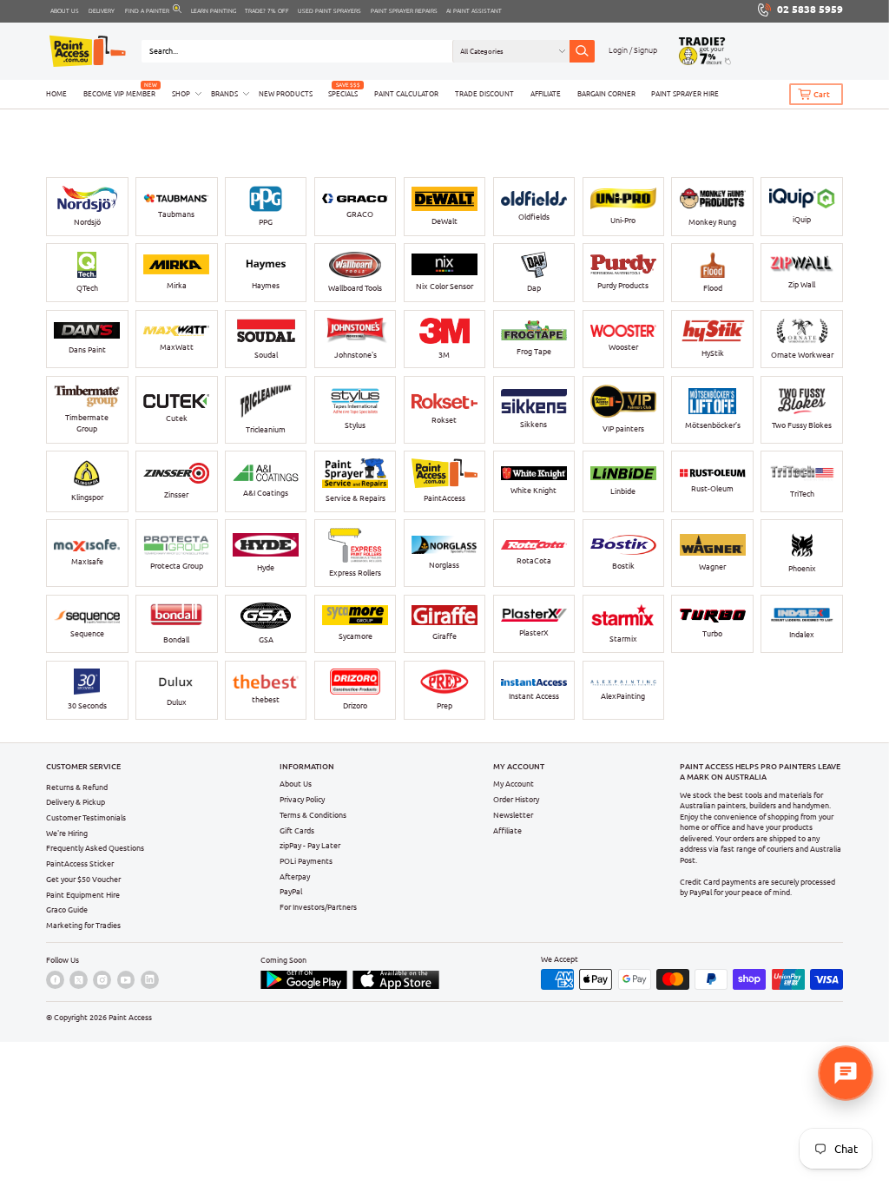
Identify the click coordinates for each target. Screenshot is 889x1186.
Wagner (712, 566)
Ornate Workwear (802, 354)
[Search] (582, 51)
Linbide (622, 491)
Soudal (266, 354)
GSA (266, 639)
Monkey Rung (712, 222)
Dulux (177, 702)
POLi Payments (306, 861)
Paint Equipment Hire (83, 894)
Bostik (623, 565)
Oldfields (534, 216)
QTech (87, 288)
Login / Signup (633, 50)
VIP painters (623, 428)
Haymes (266, 285)
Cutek (177, 418)
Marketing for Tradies (83, 925)
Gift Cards (297, 830)
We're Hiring (67, 833)
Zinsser (176, 494)
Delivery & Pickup (75, 802)
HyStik (712, 353)
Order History (516, 799)
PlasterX (534, 632)
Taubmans (176, 214)
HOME (56, 93)
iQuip (802, 219)
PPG (266, 222)
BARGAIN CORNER (606, 93)
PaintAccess (444, 498)
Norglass (444, 565)
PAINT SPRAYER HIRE (685, 93)
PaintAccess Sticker (80, 863)
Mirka (177, 285)
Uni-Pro (622, 220)
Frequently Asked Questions (95, 848)
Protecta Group (176, 565)
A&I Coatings (265, 492)
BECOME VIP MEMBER (119, 93)
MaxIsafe (87, 561)
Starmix (623, 638)
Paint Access (130, 1017)
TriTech (802, 493)
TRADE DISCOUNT (484, 93)
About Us (296, 783)
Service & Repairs (355, 498)
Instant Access (534, 696)
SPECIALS (343, 93)
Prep (444, 705)
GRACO (359, 214)
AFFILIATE (545, 93)
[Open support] (846, 1073)
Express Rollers (355, 572)
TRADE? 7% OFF (267, 11)
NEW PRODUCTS (286, 93)
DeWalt (444, 221)
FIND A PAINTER (147, 11)
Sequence (87, 633)
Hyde (265, 567)
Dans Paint (87, 349)
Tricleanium (266, 429)
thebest (266, 699)
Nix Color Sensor (444, 286)
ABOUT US (64, 11)
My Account (513, 783)
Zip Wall (801, 284)
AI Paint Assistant (474, 11)
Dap (534, 288)
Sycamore (355, 636)
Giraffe (444, 636)
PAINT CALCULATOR (406, 93)
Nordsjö (87, 222)
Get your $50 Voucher (83, 879)
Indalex (801, 634)
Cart (821, 94)
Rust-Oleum (712, 488)
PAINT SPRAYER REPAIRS (404, 11)
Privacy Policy (302, 799)
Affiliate (507, 830)
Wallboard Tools (355, 288)
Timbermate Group (87, 422)
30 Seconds (87, 705)
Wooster (623, 347)
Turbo (712, 633)
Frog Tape (534, 351)
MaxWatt (177, 347)
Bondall (176, 639)
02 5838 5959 (810, 9)
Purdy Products (623, 285)
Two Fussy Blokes (802, 425)
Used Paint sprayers (329, 11)
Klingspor (87, 497)
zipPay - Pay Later (310, 845)
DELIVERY (102, 11)
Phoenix (802, 568)
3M (444, 354)
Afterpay (295, 876)
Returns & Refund (77, 787)
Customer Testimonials (86, 817)
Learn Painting (213, 11)
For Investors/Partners (318, 907)
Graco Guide (67, 909)
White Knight (533, 490)
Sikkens (533, 424)
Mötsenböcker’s (713, 425)
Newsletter (513, 815)
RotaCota (534, 560)
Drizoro (355, 705)
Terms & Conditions (313, 815)
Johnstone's (355, 354)
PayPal (291, 891)
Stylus (355, 425)
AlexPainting (623, 696)
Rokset (444, 420)
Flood (712, 288)
